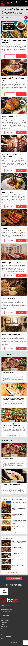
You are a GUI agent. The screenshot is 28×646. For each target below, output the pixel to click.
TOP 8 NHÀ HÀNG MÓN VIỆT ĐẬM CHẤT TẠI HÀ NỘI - (19, 522)
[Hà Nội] (5, 2)
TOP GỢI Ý (5, 395)
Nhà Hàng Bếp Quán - (17, 515)
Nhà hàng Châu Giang (10, 334)
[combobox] (13, 2)
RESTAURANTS (6, 369)
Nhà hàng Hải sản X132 (11, 263)
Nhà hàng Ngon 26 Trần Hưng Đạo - (18, 527)
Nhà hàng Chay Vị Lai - (18, 509)
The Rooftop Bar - (19, 502)
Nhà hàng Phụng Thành (18, 565)
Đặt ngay (21, 56)
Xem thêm (10, 56)
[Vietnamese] (2, 4)
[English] (4, 4)
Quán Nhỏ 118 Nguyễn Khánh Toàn (11, 155)
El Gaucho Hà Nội (8, 372)
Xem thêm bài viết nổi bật (14, 533)
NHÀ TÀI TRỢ (4, 626)
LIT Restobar (15, 553)
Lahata (4, 228)
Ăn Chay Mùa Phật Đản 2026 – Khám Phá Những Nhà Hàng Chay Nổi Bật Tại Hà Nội (13, 399)
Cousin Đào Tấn (8, 298)
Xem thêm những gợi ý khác (14, 435)
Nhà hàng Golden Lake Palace (11, 484)
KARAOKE (3, 618)
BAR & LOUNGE (5, 615)
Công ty (3, 634)
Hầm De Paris (7, 192)
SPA (2, 628)
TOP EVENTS (4, 622)
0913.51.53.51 (5, 605)
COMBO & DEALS (5, 617)
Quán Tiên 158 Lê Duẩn (18, 559)
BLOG (2, 630)
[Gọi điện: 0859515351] (26, 21)
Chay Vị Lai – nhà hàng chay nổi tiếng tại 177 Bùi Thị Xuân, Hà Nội (19, 543)
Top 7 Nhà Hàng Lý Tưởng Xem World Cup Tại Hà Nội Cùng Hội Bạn (14, 424)
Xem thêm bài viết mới (14, 572)
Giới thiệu (3, 632)
